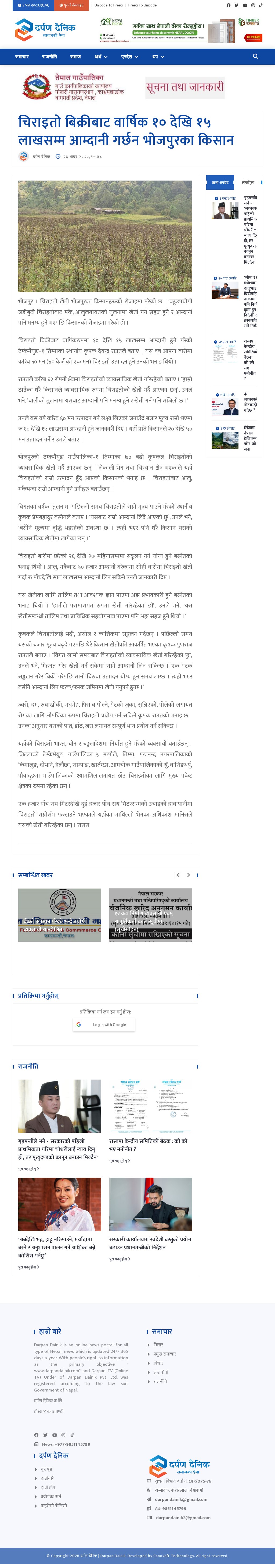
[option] (59, 915)
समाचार (22, 56)
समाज (75, 56)
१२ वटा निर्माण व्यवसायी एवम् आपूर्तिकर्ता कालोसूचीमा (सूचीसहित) (53, 921)
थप (155, 56)
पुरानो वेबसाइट (74, 5)
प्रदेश (126, 56)
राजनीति (49, 56)
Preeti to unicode (142, 5)
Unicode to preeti (109, 5)
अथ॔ (98, 56)
